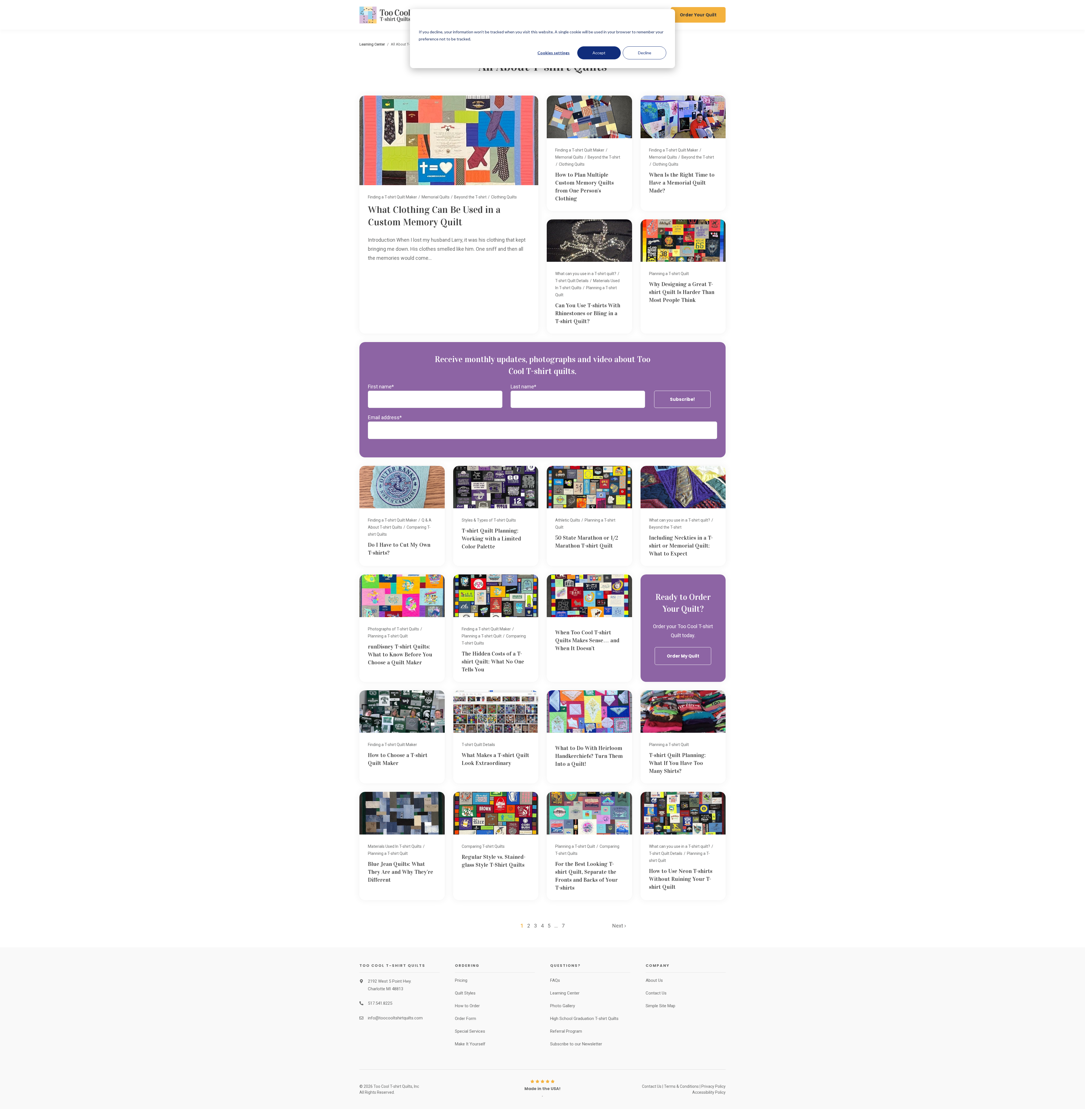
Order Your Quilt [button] (698, 15)
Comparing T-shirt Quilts (483, 846)
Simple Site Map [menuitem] (660, 1005)
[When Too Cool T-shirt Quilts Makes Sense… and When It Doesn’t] (589, 628)
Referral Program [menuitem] (566, 1031)
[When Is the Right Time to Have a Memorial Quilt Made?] (683, 153)
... (556, 926)
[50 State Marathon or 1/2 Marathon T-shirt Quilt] (589, 516)
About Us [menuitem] (654, 980)
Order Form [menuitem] (465, 1018)
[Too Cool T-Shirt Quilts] (399, 15)
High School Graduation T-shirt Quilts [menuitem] (584, 1018)
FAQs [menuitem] (555, 980)
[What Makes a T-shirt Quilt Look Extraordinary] (495, 737)
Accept (599, 52)
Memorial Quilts (436, 197)
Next (618, 926)
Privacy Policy (713, 1086)
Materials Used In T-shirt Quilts (395, 846)
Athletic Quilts (567, 520)
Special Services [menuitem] (470, 1031)
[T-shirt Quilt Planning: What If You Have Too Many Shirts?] (683, 737)
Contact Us (651, 1086)
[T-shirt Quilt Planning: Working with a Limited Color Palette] (495, 516)
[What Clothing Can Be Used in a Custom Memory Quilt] (449, 214)
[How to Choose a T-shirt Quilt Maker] (402, 737)
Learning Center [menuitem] (565, 993)
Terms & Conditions (681, 1086)
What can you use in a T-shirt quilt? (585, 273)
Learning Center (372, 44)
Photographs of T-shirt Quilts (393, 629)
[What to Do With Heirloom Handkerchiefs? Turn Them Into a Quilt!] (589, 737)
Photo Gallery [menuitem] (562, 1005)
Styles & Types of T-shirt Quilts (489, 520)
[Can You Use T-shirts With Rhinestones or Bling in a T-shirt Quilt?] (589, 276)
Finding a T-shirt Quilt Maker (392, 197)
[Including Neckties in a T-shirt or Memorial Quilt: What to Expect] (683, 516)
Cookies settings (553, 52)
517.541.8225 (380, 1003)
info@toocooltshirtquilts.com (395, 1018)
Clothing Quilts (504, 197)
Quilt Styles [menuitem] (465, 993)
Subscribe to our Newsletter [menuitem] (576, 1044)
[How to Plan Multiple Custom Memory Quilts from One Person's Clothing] (589, 153)
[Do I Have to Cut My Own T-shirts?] (402, 516)
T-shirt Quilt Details (572, 280)
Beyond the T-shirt (470, 197)
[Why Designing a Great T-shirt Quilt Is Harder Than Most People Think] (683, 276)
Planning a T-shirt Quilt (669, 273)
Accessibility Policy (709, 1092)
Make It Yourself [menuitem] (470, 1044)
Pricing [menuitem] (461, 980)
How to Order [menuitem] (467, 1005)
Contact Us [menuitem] (656, 993)
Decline (644, 52)
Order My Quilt (683, 656)
